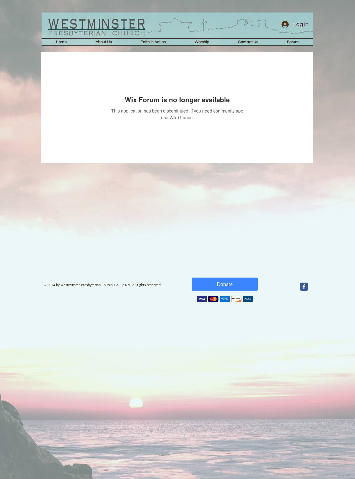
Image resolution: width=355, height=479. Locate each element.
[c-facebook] (304, 287)
